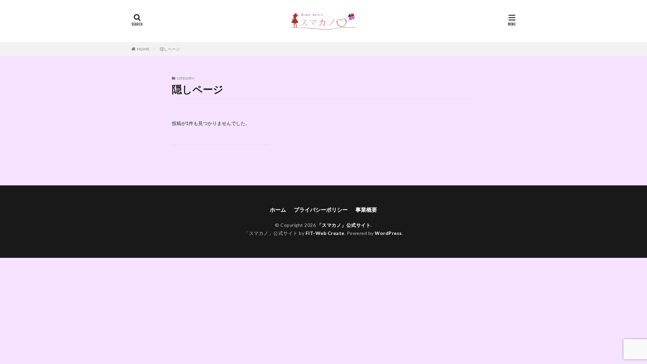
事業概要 (366, 209)
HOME (143, 49)
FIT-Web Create (325, 233)
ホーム (278, 209)
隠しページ (170, 49)
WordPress (388, 233)
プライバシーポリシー (321, 209)
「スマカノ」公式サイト (344, 225)
